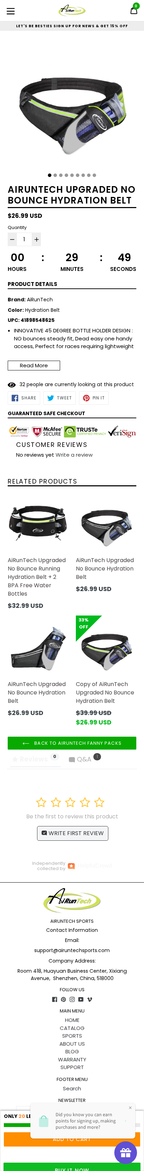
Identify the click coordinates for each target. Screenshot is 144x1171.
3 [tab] (61, 175)
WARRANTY (72, 1059)
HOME (72, 1020)
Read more (34, 365)
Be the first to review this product (72, 816)
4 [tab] (66, 175)
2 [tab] (55, 175)
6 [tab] (77, 175)
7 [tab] (83, 175)
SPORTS (72, 1035)
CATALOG (72, 1028)
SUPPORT (72, 1067)
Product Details (32, 284)
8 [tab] (89, 175)
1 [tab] (49, 175)
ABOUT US (72, 1043)
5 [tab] (72, 175)
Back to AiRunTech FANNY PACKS (77, 743)
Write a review (74, 454)
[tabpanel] (72, 104)
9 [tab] (94, 175)
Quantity (17, 227)
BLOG (72, 1051)
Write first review (75, 833)
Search (72, 1088)
